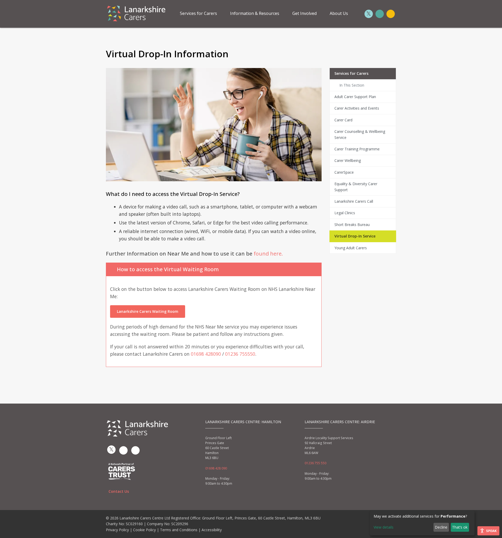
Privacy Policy (117, 529)
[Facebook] (379, 14)
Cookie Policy (144, 529)
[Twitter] (368, 14)
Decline (441, 527)
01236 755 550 (315, 463)
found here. (268, 253)
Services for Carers (198, 13)
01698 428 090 (216, 468)
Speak (491, 530)
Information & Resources (254, 13)
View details (383, 527)
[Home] (136, 12)
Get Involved (304, 13)
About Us (339, 13)
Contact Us (119, 491)
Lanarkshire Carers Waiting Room (147, 311)
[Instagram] (390, 14)
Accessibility (212, 529)
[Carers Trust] (122, 470)
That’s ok (459, 527)
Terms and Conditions (178, 529)
